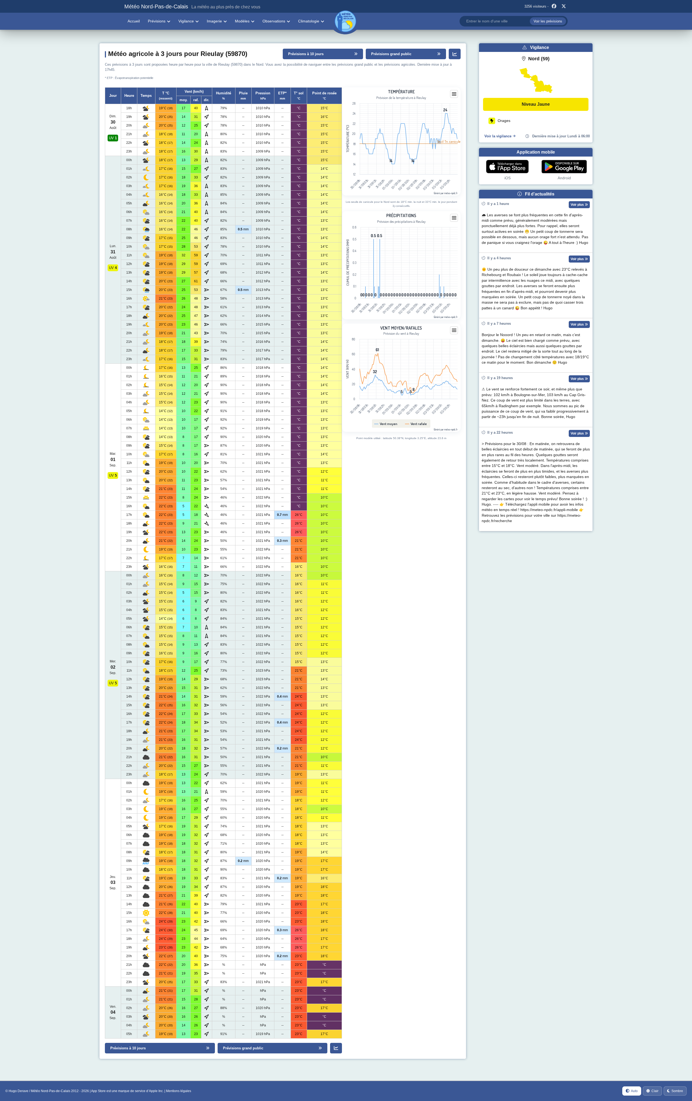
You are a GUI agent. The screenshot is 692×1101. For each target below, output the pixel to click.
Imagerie (214, 21)
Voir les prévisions (548, 21)
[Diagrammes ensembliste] (455, 54)
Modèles (242, 21)
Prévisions (156, 21)
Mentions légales (178, 1091)
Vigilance (186, 21)
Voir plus (578, 205)
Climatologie (308, 21)
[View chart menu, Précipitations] (454, 218)
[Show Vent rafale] (416, 424)
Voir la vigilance (497, 136)
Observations (273, 21)
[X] (564, 6)
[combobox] (514, 21)
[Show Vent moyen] (385, 424)
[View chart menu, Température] (454, 94)
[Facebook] (554, 6)
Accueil (134, 21)
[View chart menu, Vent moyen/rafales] (454, 330)
